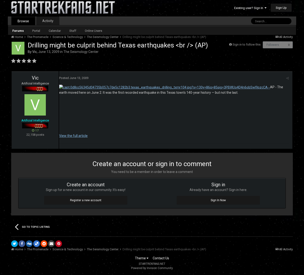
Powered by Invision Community (152, 268)
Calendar (55, 31)
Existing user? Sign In (249, 8)
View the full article (73, 136)
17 (36, 130)
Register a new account (85, 200)
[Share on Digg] (29, 243)
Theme (141, 258)
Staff (72, 31)
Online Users (93, 31)
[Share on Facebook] (22, 243)
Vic (34, 52)
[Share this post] (287, 78)
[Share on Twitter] (14, 243)
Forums (18, 31)
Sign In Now (218, 200)
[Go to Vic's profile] (18, 48)
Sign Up (281, 7)
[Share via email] (51, 243)
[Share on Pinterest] (58, 243)
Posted (73, 78)
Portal (36, 31)
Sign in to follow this (247, 44)
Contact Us (161, 258)
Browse (23, 21)
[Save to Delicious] (36, 243)
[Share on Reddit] (44, 243)
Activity (47, 21)
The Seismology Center (81, 52)
